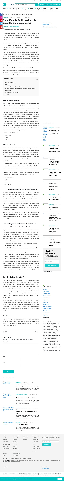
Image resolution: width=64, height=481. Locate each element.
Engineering (45, 315)
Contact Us (59, 0)
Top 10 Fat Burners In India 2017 (23, 424)
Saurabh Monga (49, 22)
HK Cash (45, 289)
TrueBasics (5, 453)
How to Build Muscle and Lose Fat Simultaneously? (15, 86)
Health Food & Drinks (36, 448)
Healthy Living (35, 437)
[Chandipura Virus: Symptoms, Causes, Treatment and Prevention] (45, 182)
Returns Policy (46, 298)
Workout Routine (23, 407)
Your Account (46, 304)
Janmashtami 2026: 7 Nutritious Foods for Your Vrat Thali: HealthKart (55, 219)
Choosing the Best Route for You (11, 92)
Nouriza (4, 455)
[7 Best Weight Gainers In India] (8, 383)
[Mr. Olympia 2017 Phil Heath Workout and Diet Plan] (8, 409)
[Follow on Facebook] (1, 14)
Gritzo (4, 451)
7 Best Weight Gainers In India (23, 384)
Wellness (34, 451)
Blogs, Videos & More (7, 444)
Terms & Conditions (47, 308)
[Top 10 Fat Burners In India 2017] (8, 423)
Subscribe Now (52, 265)
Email (4, 362)
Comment (5, 341)
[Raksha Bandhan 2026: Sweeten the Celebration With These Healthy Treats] (45, 133)
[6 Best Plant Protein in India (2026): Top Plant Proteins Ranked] (45, 158)
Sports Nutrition (35, 441)
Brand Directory (5, 446)
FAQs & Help (45, 300)
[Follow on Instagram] (1, 17)
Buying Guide (57, 9)
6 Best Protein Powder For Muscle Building (26, 397)
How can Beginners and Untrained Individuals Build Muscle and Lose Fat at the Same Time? (20, 89)
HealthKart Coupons (47, 306)
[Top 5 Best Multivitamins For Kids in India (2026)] (45, 194)
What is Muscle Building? (10, 82)
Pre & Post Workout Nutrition (21, 394)
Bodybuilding (11, 8)
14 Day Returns (47, 0)
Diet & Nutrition (25, 9)
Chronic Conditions (45, 9)
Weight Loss (25, 439)
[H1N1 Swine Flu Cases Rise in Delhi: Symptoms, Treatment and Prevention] (45, 225)
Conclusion (7, 94)
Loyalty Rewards (46, 293)
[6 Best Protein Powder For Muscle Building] (8, 395)
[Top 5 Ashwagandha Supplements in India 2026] (45, 204)
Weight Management (19, 9)
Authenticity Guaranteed (26, 458)
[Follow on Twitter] (1, 23)
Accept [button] (59, 478)
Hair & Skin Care (35, 439)
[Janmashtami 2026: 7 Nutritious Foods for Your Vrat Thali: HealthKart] (45, 214)
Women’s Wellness (31, 9)
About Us (4, 437)
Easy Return (5, 458)
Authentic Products (40, 0)
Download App (33, 0)
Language (5, 8)
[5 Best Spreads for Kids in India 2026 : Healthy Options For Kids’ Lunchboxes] (45, 169)
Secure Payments (18, 458)
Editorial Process (46, 24)
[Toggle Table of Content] (36, 79)
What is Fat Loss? (8, 84)
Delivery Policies (46, 295)
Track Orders (53, 0)
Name (4, 356)
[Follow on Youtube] (1, 27)
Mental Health (51, 9)
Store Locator (46, 291)
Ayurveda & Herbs (36, 446)
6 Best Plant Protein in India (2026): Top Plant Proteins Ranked (54, 163)
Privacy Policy (46, 310)
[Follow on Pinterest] (1, 20)
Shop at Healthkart (54, 4)
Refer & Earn (27, 0)
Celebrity (17, 407)
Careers (14, 451)
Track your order (11, 458)
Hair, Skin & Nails (38, 9)
